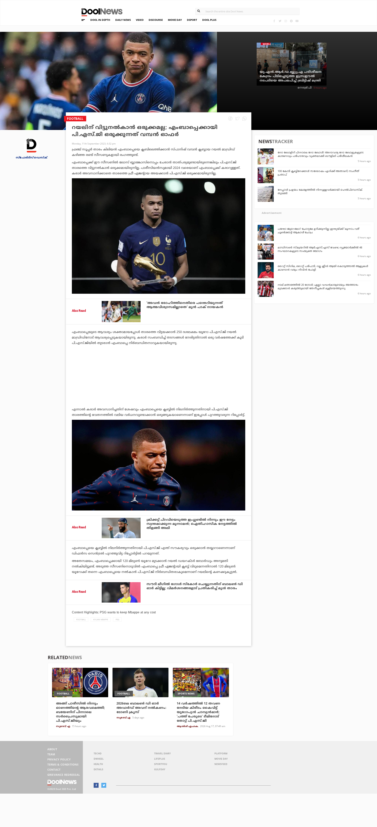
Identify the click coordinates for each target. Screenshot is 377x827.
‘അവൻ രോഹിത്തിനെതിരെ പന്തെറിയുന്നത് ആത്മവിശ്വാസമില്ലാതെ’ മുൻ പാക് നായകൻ (184, 305)
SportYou (160, 764)
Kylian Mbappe (100, 619)
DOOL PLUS (209, 20)
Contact (54, 769)
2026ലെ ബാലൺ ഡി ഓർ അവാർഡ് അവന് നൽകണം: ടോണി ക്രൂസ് (141, 708)
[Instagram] (285, 20)
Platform (220, 753)
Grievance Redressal (63, 775)
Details (98, 769)
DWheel (99, 758)
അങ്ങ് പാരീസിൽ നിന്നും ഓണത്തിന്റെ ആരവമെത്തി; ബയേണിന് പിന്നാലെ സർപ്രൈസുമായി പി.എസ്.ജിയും (80, 712)
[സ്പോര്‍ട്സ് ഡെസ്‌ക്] (31, 145)
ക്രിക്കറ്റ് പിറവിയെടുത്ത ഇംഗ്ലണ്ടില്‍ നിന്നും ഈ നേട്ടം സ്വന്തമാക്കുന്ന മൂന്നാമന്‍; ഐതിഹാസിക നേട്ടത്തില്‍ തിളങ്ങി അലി (191, 524)
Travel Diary (162, 753)
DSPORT (192, 20)
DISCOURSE (156, 20)
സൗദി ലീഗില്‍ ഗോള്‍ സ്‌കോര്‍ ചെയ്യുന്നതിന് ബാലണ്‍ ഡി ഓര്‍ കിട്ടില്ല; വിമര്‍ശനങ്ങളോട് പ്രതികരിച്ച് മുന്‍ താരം (194, 586)
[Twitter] (279, 20)
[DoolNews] (100, 12)
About (52, 749)
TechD (98, 753)
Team (51, 754)
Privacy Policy (59, 759)
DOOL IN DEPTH (100, 20)
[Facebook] (274, 20)
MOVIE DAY (175, 20)
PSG (117, 619)
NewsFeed (220, 764)
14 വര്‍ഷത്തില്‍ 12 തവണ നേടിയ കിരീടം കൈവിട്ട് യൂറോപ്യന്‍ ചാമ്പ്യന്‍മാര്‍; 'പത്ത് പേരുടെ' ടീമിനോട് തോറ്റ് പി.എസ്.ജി (198, 712)
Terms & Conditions (63, 764)
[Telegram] (291, 20)
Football (81, 619)
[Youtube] (297, 20)
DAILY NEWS (123, 20)
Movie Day (221, 758)
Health (98, 764)
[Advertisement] (158, 387)
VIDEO (140, 20)
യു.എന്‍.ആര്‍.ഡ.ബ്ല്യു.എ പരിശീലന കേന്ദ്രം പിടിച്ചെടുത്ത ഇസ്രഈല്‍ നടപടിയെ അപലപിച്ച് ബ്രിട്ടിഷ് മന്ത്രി (290, 76)
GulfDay (159, 769)
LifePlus (159, 758)
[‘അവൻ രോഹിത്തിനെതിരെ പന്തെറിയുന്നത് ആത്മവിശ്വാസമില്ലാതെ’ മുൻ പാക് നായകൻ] (121, 311)
